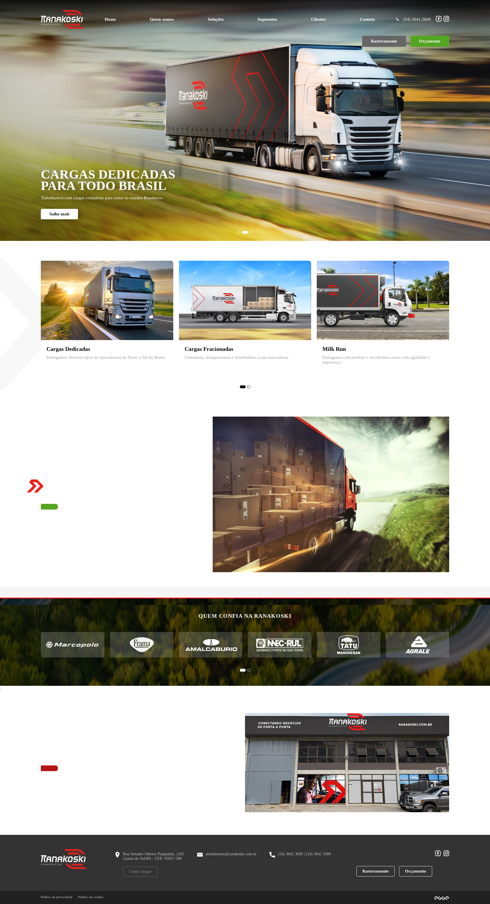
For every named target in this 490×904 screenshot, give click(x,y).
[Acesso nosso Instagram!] (446, 19)
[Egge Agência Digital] (441, 897)
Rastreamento (375, 871)
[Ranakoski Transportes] (62, 19)
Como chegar (140, 871)
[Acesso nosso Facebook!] (439, 19)
